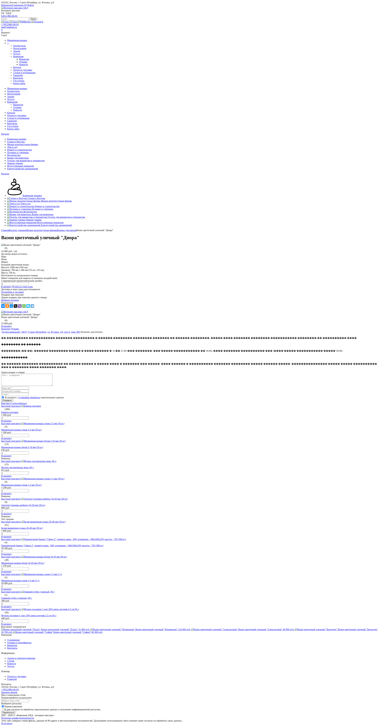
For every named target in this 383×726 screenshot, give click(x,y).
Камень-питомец (9, 412)
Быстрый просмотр (11, 406)
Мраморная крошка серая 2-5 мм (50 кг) (21, 430)
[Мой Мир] (11, 306)
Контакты (18, 78)
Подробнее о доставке (12, 292)
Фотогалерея (19, 48)
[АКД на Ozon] (13, 21)
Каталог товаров (17, 230)
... (8, 43)
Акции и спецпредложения (21, 658)
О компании (13, 640)
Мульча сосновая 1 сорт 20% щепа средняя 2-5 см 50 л (28, 615)
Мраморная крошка (17, 40)
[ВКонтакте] (3, 306)
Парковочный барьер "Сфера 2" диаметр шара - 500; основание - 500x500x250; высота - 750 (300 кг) (52, 545)
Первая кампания (13, 706)
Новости (23, 64)
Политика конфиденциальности (17, 718)
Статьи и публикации (24, 72)
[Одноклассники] (7, 306)
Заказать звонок (9, 692)
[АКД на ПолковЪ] (37, 21)
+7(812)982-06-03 (10, 24)
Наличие (5, 329)
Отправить (7, 400)
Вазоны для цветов (66, 230)
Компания (18, 56)
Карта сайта (19, 83)
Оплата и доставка (22, 70)
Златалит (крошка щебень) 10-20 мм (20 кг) (23, 505)
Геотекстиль (19, 45)
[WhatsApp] (24, 306)
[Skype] (28, 306)
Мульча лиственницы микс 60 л (17, 467)
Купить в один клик (22, 286)
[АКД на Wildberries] (24, 21)
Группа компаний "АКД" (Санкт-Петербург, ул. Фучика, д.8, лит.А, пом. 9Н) (41, 332)
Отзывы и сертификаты (19, 642)
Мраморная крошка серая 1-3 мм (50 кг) (21, 485)
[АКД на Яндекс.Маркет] (5, 21)
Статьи (10, 661)
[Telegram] (32, 306)
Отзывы (23, 62)
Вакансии (24, 59)
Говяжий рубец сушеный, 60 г (16, 598)
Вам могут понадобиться (14, 403)
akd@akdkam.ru (9, 27)
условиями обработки (29, 397)
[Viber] (20, 306)
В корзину (6, 286)
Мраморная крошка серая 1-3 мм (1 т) (20, 580)
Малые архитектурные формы (41, 230)
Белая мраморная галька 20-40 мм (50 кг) (22, 528)
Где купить (18, 80)
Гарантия (18, 75)
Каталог (17, 67)
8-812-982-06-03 (9, 16)
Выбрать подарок (10, 300)
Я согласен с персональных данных (34, 397)
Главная (5, 230)
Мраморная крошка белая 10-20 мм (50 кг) (22, 563)
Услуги (16, 53)
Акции (16, 51)
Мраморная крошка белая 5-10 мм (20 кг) (22, 447)
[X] (15, 306)
